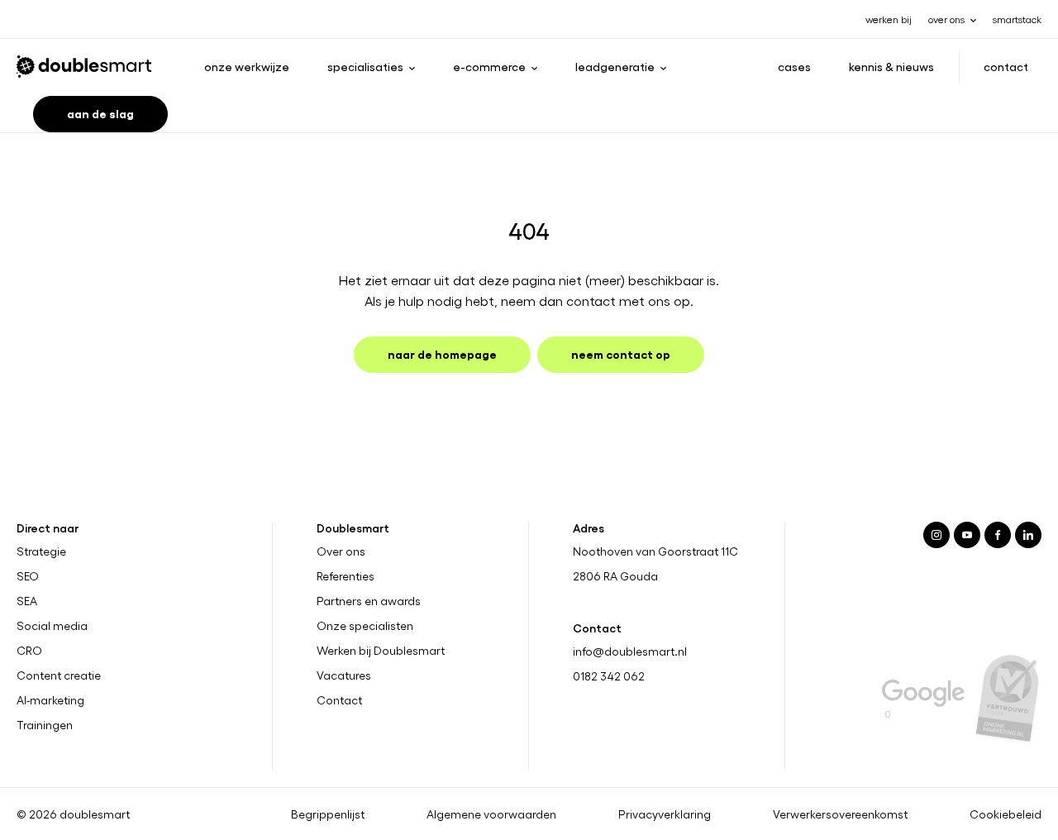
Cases (794, 66)
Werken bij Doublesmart (381, 650)
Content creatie (59, 675)
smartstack (1017, 19)
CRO (29, 650)
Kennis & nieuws (891, 66)
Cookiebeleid (1005, 813)
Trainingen (45, 724)
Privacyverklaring (664, 813)
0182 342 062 (609, 676)
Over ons (341, 551)
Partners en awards (369, 601)
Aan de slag (100, 113)
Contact (1006, 66)
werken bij (888, 19)
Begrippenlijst (328, 813)
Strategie (41, 551)
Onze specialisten (365, 626)
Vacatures (344, 675)
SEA (27, 601)
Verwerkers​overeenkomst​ (840, 813)
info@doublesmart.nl (630, 651)
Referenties (345, 576)
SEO (28, 576)
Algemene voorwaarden (491, 813)
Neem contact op (620, 353)
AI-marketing (50, 699)
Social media (52, 626)
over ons (946, 19)
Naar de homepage (442, 353)
